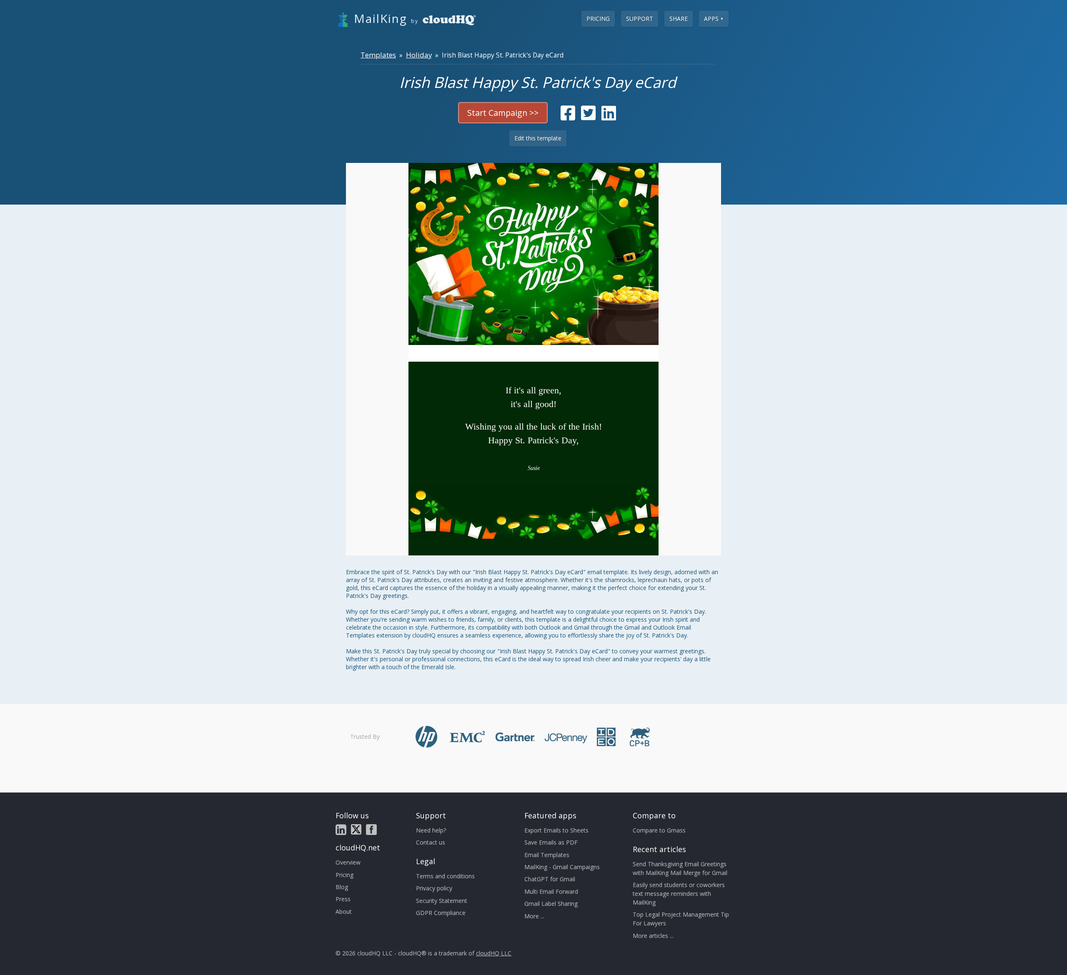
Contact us (430, 842)
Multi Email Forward (551, 891)
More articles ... (653, 936)
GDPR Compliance (441, 913)
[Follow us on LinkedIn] (341, 829)
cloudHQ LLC (493, 953)
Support (639, 18)
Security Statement (441, 901)
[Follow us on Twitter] (356, 829)
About (344, 911)
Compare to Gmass (659, 830)
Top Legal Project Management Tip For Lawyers (681, 918)
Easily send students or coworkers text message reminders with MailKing (679, 893)
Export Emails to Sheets (556, 830)
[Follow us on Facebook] (371, 829)
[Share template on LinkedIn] (608, 117)
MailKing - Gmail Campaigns (562, 867)
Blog (342, 887)
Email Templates (546, 855)
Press (343, 899)
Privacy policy (434, 888)
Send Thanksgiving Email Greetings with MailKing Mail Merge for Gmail (680, 868)
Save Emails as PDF (551, 842)
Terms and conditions (445, 876)
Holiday (419, 55)
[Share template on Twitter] (588, 117)
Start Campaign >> (503, 112)
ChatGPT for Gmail (549, 879)
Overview (348, 862)
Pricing (598, 18)
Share (678, 18)
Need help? (431, 830)
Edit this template (537, 138)
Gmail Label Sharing (551, 904)
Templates (378, 55)
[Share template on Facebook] (568, 117)
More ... (534, 916)
